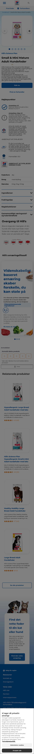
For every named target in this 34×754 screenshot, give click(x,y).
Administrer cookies (17, 745)
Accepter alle (17, 750)
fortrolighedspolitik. (8, 741)
